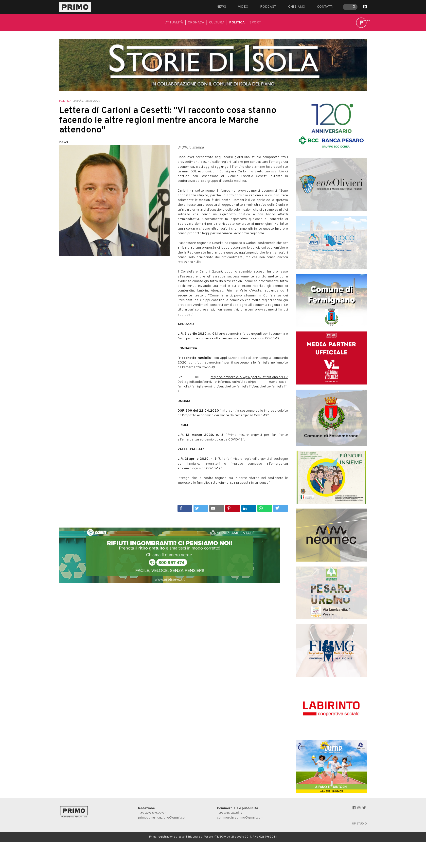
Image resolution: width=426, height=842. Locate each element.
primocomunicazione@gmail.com (162, 818)
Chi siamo (296, 7)
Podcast (268, 7)
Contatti (325, 7)
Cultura (217, 22)
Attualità (174, 22)
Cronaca (196, 22)
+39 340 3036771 (230, 813)
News (221, 7)
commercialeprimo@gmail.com (240, 818)
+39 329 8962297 (152, 813)
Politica (237, 22)
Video (243, 7)
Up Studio (359, 823)
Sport (255, 22)
